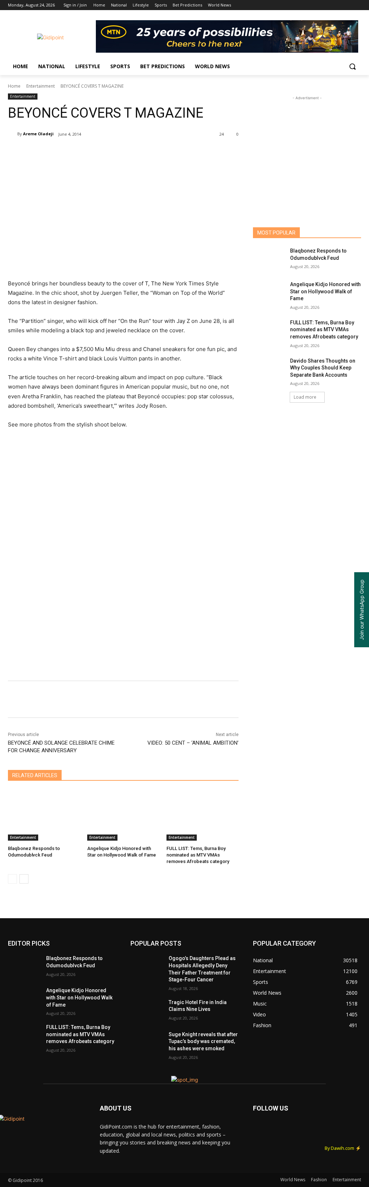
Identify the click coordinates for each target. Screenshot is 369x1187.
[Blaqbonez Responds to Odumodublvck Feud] (44, 815)
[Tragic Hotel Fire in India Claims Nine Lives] (146, 1010)
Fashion (319, 1180)
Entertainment (40, 86)
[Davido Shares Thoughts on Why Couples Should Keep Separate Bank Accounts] (269, 369)
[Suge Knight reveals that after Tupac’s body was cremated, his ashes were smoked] (146, 1042)
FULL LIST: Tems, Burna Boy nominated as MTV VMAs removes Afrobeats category (197, 855)
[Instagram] (327, 5)
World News (292, 1180)
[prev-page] (12, 879)
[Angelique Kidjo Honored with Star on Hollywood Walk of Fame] (123, 815)
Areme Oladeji (38, 133)
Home (14, 86)
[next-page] (23, 879)
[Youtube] (357, 5)
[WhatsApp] (109, 152)
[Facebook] (317, 5)
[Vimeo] (347, 5)
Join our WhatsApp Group (362, 609)
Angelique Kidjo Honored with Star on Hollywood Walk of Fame (325, 291)
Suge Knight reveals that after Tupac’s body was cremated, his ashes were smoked (203, 1041)
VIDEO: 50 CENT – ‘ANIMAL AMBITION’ (193, 743)
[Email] (126, 152)
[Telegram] (142, 152)
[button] (352, 66)
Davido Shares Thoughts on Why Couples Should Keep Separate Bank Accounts (322, 368)
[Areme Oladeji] (12, 133)
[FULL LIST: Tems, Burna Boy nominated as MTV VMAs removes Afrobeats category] (202, 815)
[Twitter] (337, 5)
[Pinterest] (93, 152)
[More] (159, 152)
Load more (305, 397)
